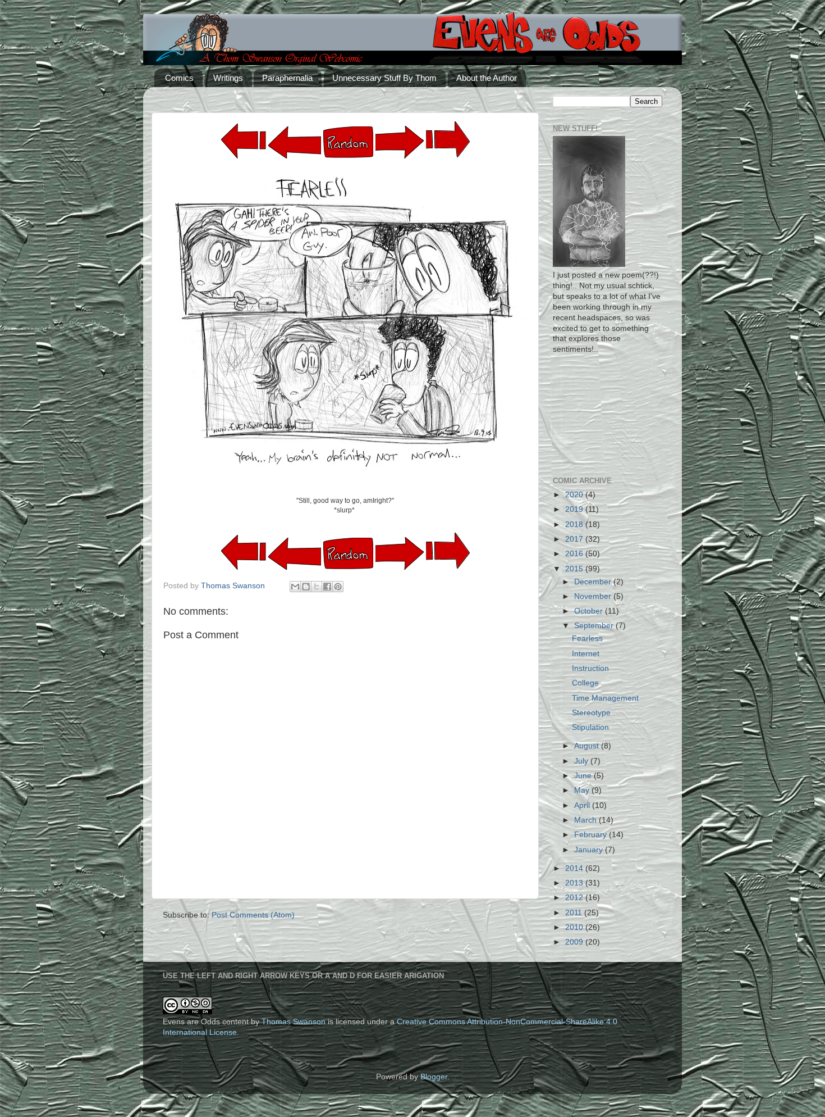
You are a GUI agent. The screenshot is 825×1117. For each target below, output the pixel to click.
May (583, 790)
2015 (575, 569)
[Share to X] (316, 586)
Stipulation (590, 727)
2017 (575, 539)
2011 (574, 913)
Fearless (587, 638)
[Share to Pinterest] (337, 586)
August (587, 746)
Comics (179, 78)
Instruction (590, 668)
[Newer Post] (399, 156)
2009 (575, 942)
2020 (575, 495)
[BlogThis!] (305, 586)
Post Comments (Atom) (253, 915)
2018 (575, 524)
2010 (575, 927)
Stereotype (591, 713)
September (595, 625)
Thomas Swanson (294, 1022)
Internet (585, 654)
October (589, 611)
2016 (575, 554)
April (583, 805)
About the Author (486, 78)
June (584, 775)
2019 (575, 509)
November (593, 596)
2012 (575, 897)
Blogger (433, 1077)
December (593, 582)
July (582, 761)
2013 (575, 883)
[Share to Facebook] (327, 586)
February (591, 834)
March (586, 820)
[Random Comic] (348, 142)
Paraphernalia (287, 78)
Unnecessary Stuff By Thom (384, 78)
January (589, 850)
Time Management (605, 698)
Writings (228, 78)
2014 (575, 868)
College (585, 683)
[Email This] (295, 586)
